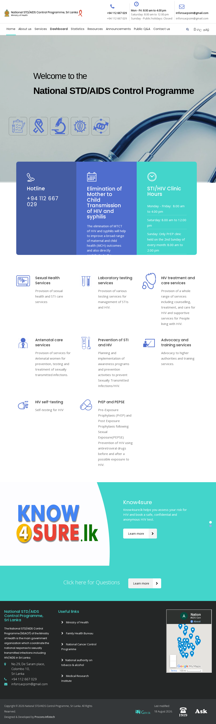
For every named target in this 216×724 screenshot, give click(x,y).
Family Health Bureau (79, 633)
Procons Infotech (44, 717)
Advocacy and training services (176, 342)
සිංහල (198, 29)
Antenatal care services (49, 342)
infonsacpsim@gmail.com (29, 684)
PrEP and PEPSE (111, 402)
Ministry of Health (77, 622)
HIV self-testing (49, 402)
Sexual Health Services (47, 280)
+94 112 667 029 (24, 679)
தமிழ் (206, 29)
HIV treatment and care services (178, 280)
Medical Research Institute (75, 678)
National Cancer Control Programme (78, 646)
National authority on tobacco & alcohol (76, 662)
